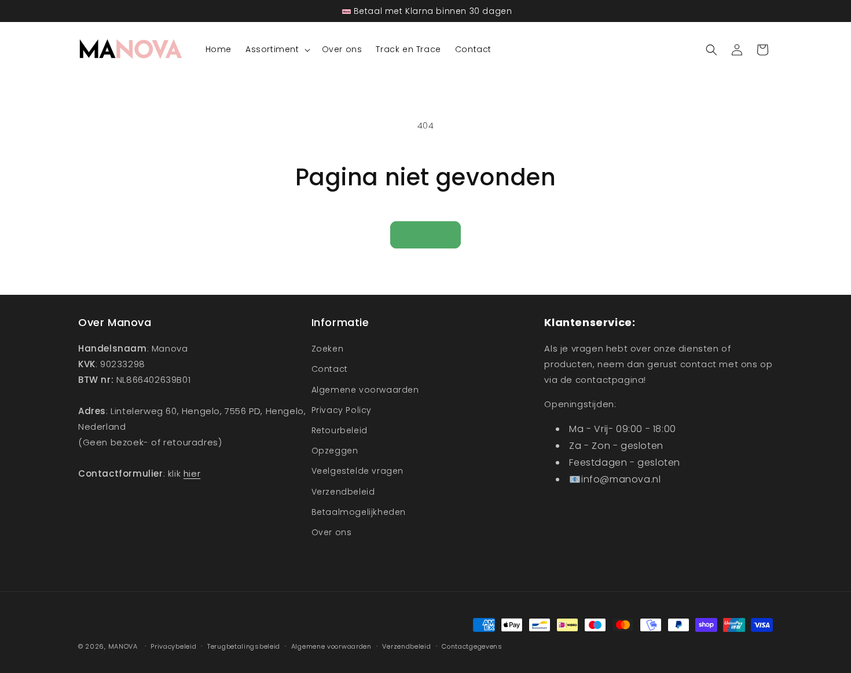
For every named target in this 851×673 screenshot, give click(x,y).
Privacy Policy (341, 410)
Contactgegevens (472, 646)
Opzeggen (334, 450)
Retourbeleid (339, 430)
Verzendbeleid (343, 492)
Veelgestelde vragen (357, 471)
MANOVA (123, 646)
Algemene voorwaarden (365, 390)
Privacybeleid (173, 646)
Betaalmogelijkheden (358, 512)
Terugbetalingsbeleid (243, 646)
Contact (329, 369)
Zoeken (327, 348)
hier (192, 473)
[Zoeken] (711, 50)
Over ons (331, 532)
